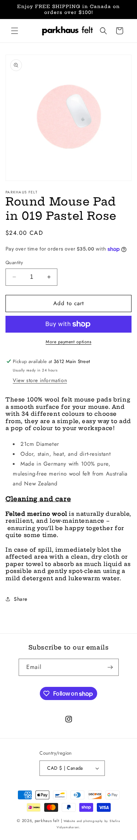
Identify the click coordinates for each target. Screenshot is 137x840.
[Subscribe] (110, 667)
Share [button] (20, 599)
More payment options (68, 341)
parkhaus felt (48, 821)
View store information (40, 380)
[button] (15, 31)
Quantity (14, 262)
